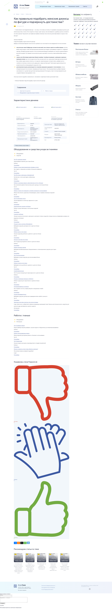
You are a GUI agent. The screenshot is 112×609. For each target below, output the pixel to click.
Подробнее (16, 165)
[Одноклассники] (18, 543)
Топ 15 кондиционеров (19, 255)
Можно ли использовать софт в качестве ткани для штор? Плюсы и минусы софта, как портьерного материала (30, 567)
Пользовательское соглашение (48, 587)
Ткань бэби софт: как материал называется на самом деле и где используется (41, 566)
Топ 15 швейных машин (19, 325)
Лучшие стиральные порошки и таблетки (23, 278)
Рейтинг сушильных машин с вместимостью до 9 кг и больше (28, 182)
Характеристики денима (25, 90)
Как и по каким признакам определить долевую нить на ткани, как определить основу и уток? (64, 567)
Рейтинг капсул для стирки (20, 231)
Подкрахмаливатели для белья (21, 286)
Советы (85, 6)
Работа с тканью (48, 90)
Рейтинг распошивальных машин (21, 333)
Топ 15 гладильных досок (20, 198)
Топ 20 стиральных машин (20, 159)
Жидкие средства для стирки (21, 239)
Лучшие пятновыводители (20, 294)
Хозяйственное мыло (19, 270)
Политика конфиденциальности (48, 585)
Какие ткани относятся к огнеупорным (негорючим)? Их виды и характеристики (53, 567)
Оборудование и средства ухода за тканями (29, 92)
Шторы (78, 62)
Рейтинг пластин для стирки (20, 263)
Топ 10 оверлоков (18, 341)
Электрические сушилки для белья (22, 206)
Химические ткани (60, 6)
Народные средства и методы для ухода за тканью (26, 302)
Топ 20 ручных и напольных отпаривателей (24, 175)
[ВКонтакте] (48, 2)
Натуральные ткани (45, 6)
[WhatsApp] (25, 543)
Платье (78, 109)
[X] (21, 543)
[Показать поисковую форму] (97, 6)
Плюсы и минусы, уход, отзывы (22, 145)
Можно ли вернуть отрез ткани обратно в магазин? (26, 349)
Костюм (78, 97)
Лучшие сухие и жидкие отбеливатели (23, 224)
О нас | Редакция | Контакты (47, 589)
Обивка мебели (81, 74)
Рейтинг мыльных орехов (20, 247)
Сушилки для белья (18, 214)
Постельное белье (82, 49)
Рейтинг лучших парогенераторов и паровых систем (26, 167)
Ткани (24, 5)
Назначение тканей (74, 6)
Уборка (78, 85)
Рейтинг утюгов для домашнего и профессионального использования (30, 190)
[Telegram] (28, 543)
